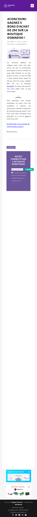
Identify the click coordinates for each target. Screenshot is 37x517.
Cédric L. (13, 42)
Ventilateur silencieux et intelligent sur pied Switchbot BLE (18, 425)
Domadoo (10, 86)
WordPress (18, 504)
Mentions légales (18, 507)
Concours (10, 44)
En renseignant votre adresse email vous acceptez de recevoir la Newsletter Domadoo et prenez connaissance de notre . (18, 178)
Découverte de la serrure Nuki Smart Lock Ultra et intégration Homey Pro (18, 225)
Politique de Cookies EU (18, 512)
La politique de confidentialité (18, 510)
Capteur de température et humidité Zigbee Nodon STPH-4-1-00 (18, 293)
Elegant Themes (17, 502)
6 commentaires (21, 44)
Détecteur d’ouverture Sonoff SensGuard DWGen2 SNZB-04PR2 (18, 358)
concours (11, 147)
